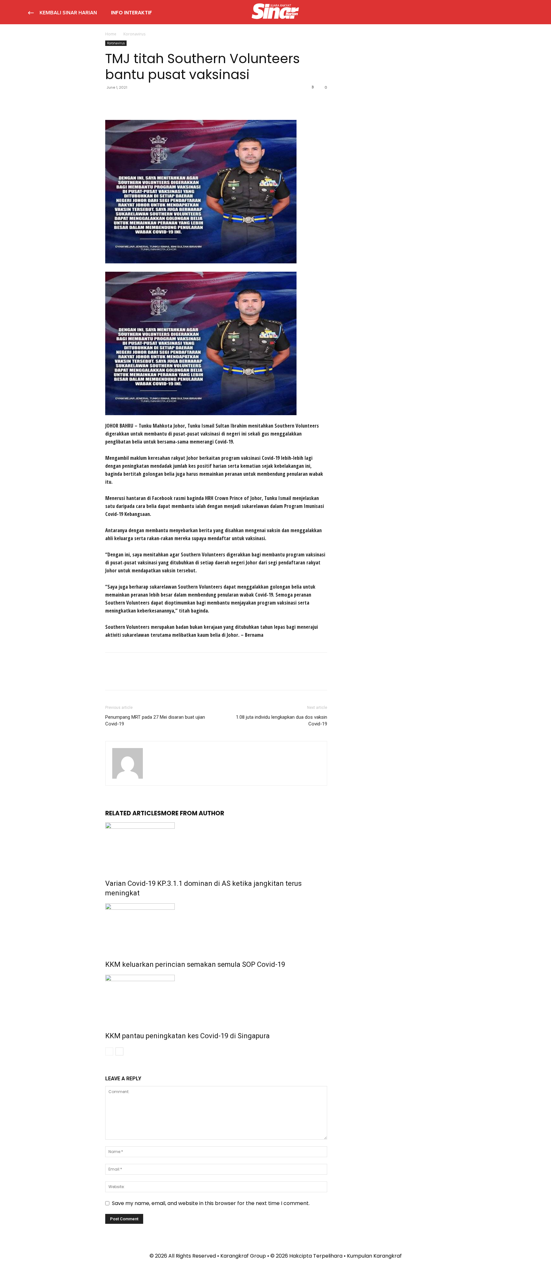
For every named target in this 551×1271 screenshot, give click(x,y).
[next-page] (119, 1051)
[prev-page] (109, 1051)
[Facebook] (111, 101)
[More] (170, 101)
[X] (126, 101)
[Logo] (275, 12)
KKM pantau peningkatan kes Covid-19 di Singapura (187, 1036)
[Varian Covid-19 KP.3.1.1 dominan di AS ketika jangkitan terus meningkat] (216, 846)
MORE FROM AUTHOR (192, 813)
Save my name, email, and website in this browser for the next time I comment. (211, 1203)
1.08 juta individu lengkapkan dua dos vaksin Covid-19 (281, 720)
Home (110, 34)
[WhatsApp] (155, 101)
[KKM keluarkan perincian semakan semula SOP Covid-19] (216, 927)
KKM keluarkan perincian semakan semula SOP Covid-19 (195, 964)
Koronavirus (116, 43)
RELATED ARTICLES (133, 813)
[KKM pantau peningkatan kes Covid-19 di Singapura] (216, 999)
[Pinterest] (141, 101)
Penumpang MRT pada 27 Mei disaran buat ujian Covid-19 (155, 720)
